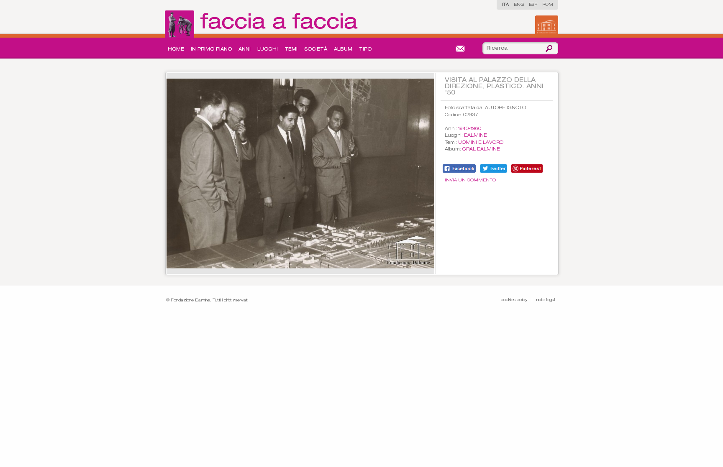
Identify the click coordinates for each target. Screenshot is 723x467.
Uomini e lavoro (480, 142)
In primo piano (211, 49)
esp (533, 5)
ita (505, 5)
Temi (291, 49)
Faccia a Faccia (263, 24)
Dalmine (475, 135)
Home (176, 49)
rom (547, 5)
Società (315, 49)
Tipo (365, 49)
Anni (244, 49)
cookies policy (514, 300)
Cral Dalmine (481, 149)
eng (519, 5)
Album (343, 49)
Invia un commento (470, 181)
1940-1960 (469, 129)
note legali (545, 300)
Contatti (460, 49)
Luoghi (267, 49)
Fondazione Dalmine (546, 24)
